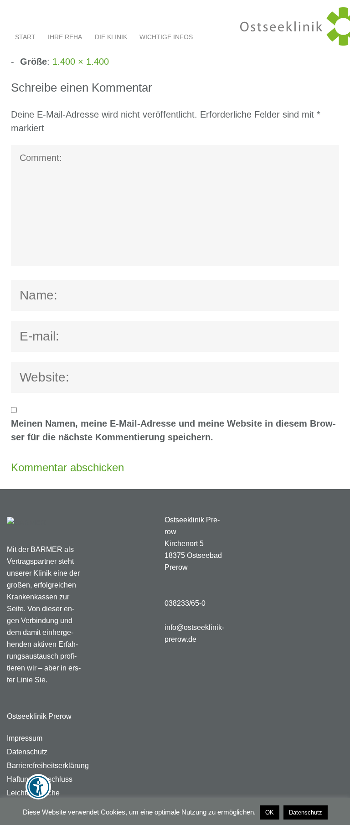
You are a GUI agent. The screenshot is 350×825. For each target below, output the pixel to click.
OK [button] (269, 812)
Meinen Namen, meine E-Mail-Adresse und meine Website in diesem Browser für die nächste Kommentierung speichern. (173, 430)
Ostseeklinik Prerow (39, 716)
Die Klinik (111, 37)
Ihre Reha (65, 37)
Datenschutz (305, 812)
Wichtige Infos (166, 37)
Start (25, 37)
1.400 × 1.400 (80, 62)
